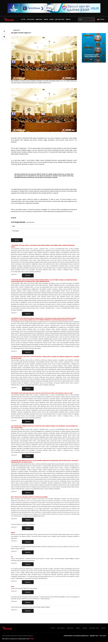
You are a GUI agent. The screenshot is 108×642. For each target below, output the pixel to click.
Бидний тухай (94, 635)
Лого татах (102, 635)
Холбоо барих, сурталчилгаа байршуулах (76, 635)
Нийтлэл (68, 19)
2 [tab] (88, 59)
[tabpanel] (94, 48)
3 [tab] (91, 59)
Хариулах (27, 275)
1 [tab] (85, 59)
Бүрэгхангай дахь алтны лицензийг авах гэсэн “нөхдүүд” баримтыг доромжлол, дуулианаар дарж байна (92, 55)
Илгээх (17, 240)
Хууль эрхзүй (30, 19)
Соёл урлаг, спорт (59, 19)
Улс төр (23, 19)
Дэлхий (51, 19)
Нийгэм (46, 19)
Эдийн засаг (39, 19)
